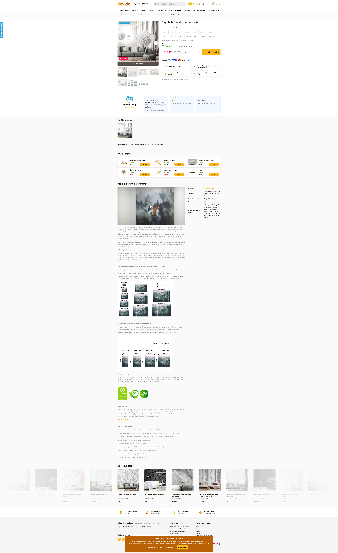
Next (156, 43)
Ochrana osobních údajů (177, 529)
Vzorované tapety (154, 15)
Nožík (200, 170)
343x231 (181, 37)
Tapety (131, 15)
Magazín (198, 531)
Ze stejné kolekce (157, 144)
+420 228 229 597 (126, 527)
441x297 (196, 37)
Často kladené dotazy (202, 529)
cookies (137, 543)
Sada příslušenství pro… (138, 160)
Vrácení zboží (174, 533)
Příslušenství (121, 144)
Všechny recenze (129, 107)
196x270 (194, 32)
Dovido (187, 79)
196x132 (187, 32)
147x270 (179, 32)
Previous (113, 481)
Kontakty (198, 533)
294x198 (165, 37)
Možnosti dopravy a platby (178, 531)
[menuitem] (128, 10)
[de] (214, 543)
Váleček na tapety (170, 160)
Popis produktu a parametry (138, 144)
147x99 (172, 32)
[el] (219, 543)
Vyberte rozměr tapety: (170, 28)
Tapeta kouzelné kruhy (98, 494)
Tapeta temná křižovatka (44, 494)
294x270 (173, 37)
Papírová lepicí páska (171, 170)
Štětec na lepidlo (135, 170)
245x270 (210, 32)
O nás (197, 527)
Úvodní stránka (122, 15)
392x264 (188, 37)
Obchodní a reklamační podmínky (180, 527)
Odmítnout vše (170, 547)
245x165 (202, 32)
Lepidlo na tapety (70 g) (206, 160)
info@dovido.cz (145, 527)
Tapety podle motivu (141, 15)
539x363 (211, 37)
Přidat (145, 164)
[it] (217, 543)
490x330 (204, 37)
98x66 (165, 32)
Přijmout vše (182, 547)
